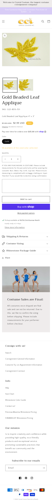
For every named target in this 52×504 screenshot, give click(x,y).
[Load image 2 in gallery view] (26, 85)
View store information (15, 227)
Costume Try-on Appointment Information (23, 365)
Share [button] (7, 258)
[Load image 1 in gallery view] (10, 85)
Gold (7, 141)
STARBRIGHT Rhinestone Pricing (19, 418)
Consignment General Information (20, 359)
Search (8, 353)
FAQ (7, 388)
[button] (3, 21)
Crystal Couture (22, 499)
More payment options (26, 213)
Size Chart (9, 394)
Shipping (5, 127)
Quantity (5, 153)
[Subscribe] (44, 468)
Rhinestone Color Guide (15, 400)
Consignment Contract (15, 371)
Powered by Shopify (32, 499)
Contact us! (10, 406)
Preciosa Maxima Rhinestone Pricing (21, 412)
